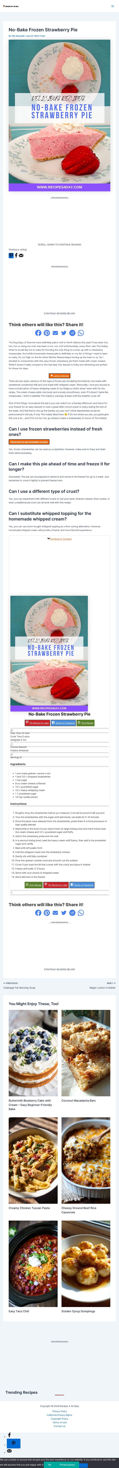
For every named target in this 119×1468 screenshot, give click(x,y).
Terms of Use (60, 1422)
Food (42, 36)
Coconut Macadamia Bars (79, 1100)
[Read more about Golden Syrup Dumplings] (86, 1263)
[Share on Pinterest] (47, 333)
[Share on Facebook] (16, 257)
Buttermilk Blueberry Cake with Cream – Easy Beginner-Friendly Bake (30, 1105)
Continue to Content (61, 539)
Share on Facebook (65, 723)
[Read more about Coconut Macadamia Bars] (86, 1053)
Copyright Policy (59, 1418)
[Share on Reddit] (72, 333)
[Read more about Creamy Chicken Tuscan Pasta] (33, 1160)
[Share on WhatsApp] (81, 333)
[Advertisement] (59, 221)
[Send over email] (21, 257)
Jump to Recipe (61, 376)
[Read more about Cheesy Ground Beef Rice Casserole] (86, 1160)
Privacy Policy (59, 1411)
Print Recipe (87, 723)
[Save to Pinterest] (11, 255)
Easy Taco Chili (19, 1311)
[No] (83, 1465)
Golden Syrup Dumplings (78, 1311)
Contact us (59, 1426)
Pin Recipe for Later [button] (39, 723)
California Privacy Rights (59, 1415)
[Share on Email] (55, 333)
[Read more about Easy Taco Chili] (33, 1263)
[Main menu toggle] (112, 6)
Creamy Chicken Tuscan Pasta (29, 1208)
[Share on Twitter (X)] (64, 333)
